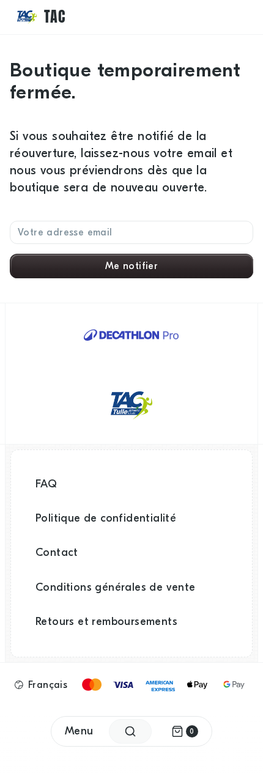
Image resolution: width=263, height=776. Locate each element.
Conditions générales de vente (115, 587)
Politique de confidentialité (105, 518)
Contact (56, 552)
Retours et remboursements (106, 621)
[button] (41, 685)
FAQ (46, 484)
